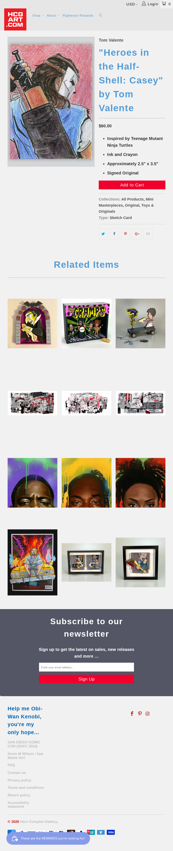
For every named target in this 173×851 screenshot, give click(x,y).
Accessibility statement (18, 805)
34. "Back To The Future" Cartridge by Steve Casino (86, 562)
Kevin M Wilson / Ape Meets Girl (25, 756)
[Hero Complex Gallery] (16, 19)
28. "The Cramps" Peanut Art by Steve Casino (86, 323)
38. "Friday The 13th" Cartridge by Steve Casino (140, 562)
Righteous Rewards (78, 15)
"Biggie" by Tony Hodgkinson (32, 483)
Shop (36, 15)
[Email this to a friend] (148, 233)
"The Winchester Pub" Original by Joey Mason (140, 403)
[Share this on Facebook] (114, 233)
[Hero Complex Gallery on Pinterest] (140, 714)
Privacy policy (19, 780)
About (52, 15)
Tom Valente (111, 40)
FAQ (11, 765)
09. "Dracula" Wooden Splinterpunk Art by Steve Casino (32, 323)
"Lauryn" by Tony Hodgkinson (140, 483)
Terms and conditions (26, 788)
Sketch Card (121, 218)
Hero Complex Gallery (38, 822)
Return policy (19, 795)
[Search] (101, 16)
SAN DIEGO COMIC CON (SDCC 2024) (24, 744)
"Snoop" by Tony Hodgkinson (86, 483)
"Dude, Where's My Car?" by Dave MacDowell (32, 562)
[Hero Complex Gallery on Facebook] (132, 714)
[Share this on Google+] (136, 233)
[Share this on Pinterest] (125, 233)
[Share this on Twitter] (103, 233)
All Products (132, 199)
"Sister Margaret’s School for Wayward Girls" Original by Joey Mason (32, 403)
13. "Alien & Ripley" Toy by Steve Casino (140, 323)
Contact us (17, 773)
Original (132, 205)
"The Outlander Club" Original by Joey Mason (86, 403)
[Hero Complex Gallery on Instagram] (148, 714)
